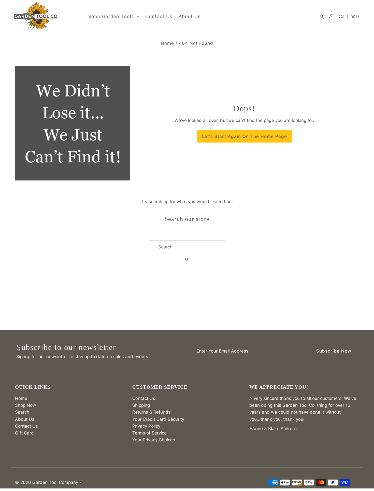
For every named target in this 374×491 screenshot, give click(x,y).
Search (22, 412)
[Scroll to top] (363, 477)
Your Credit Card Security (158, 419)
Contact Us (26, 426)
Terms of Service (149, 433)
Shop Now (25, 405)
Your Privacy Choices (153, 439)
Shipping (141, 405)
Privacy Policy (146, 426)
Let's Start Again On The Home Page (244, 136)
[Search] (322, 16)
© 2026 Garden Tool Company (47, 482)
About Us (24, 419)
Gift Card (24, 433)
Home (167, 43)
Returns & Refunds (151, 412)
